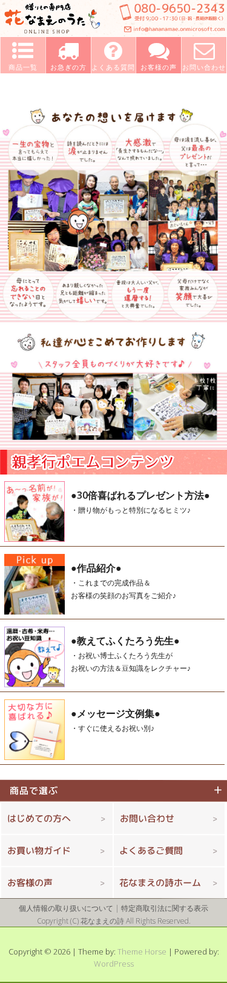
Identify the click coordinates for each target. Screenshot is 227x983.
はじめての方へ (39, 818)
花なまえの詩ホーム (160, 882)
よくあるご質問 (151, 850)
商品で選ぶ (39, 790)
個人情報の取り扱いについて (66, 908)
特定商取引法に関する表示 (164, 908)
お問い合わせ (147, 818)
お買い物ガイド (39, 850)
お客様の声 (30, 882)
